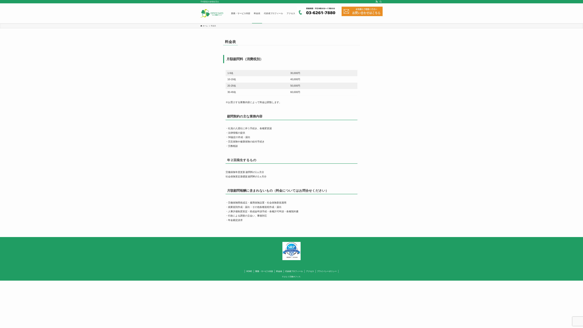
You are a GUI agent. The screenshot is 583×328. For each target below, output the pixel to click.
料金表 (279, 271)
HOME (249, 271)
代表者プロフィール (294, 271)
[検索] (381, 1)
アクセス (310, 271)
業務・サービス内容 (264, 271)
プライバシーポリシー (327, 271)
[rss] (377, 1)
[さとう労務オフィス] (211, 13)
